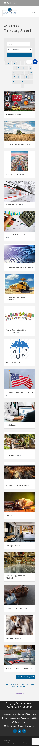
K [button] (13, 72)
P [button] (14, 77)
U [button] (13, 82)
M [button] (22, 72)
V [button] (18, 82)
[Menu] (9, 3)
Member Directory (11, 684)
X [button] (26, 82)
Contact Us (23, 686)
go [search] (20, 55)
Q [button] (18, 77)
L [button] (18, 72)
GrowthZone (31, 743)
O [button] (31, 72)
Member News (23, 684)
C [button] (22, 63)
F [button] (14, 68)
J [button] (30, 68)
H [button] (23, 68)
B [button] (18, 63)
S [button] (26, 77)
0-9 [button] (8, 63)
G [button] (18, 68)
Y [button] (31, 82)
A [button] (14, 63)
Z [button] (22, 86)
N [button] (26, 72)
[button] (25, 677)
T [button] (30, 77)
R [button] (22, 77)
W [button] (22, 82)
